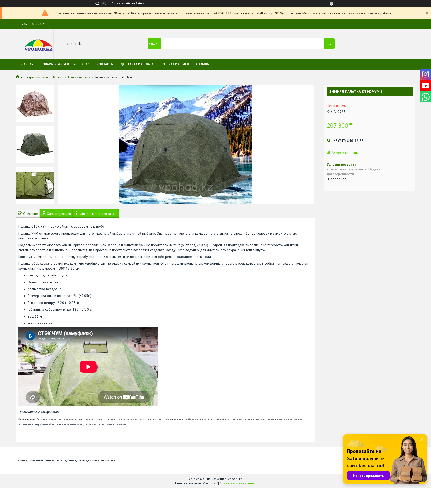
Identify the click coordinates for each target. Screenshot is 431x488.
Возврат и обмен (175, 64)
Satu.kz (237, 479)
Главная (26, 64)
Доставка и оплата (137, 64)
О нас (85, 64)
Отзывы (203, 64)
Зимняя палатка (79, 77)
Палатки (58, 77)
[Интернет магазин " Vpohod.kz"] (39, 44)
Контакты (105, 64)
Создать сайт (121, 3)
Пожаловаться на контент (238, 483)
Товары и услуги (55, 64)
